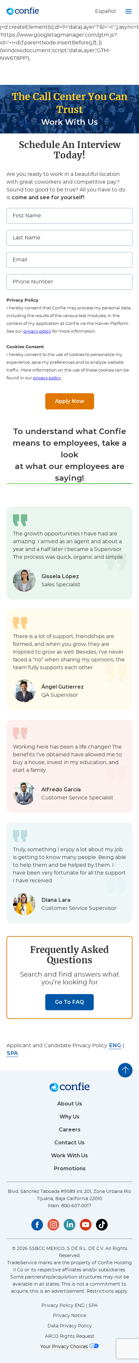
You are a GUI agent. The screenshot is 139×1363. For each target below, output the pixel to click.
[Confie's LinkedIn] (69, 1225)
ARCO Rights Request (69, 1336)
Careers (69, 1130)
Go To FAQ (69, 1002)
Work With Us (69, 1155)
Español (105, 11)
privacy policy (37, 331)
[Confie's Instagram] (53, 1225)
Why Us (69, 1117)
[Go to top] (125, 1070)
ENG (80, 1305)
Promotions (70, 1168)
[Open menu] (129, 11)
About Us (69, 1104)
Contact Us (69, 1143)
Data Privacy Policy (70, 1326)
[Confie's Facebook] (37, 1225)
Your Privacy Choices (64, 1347)
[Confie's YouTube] (85, 1225)
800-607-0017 (76, 1206)
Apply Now (69, 401)
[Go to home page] (22, 11)
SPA (93, 1305)
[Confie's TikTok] (102, 1225)
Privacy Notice (69, 1315)
